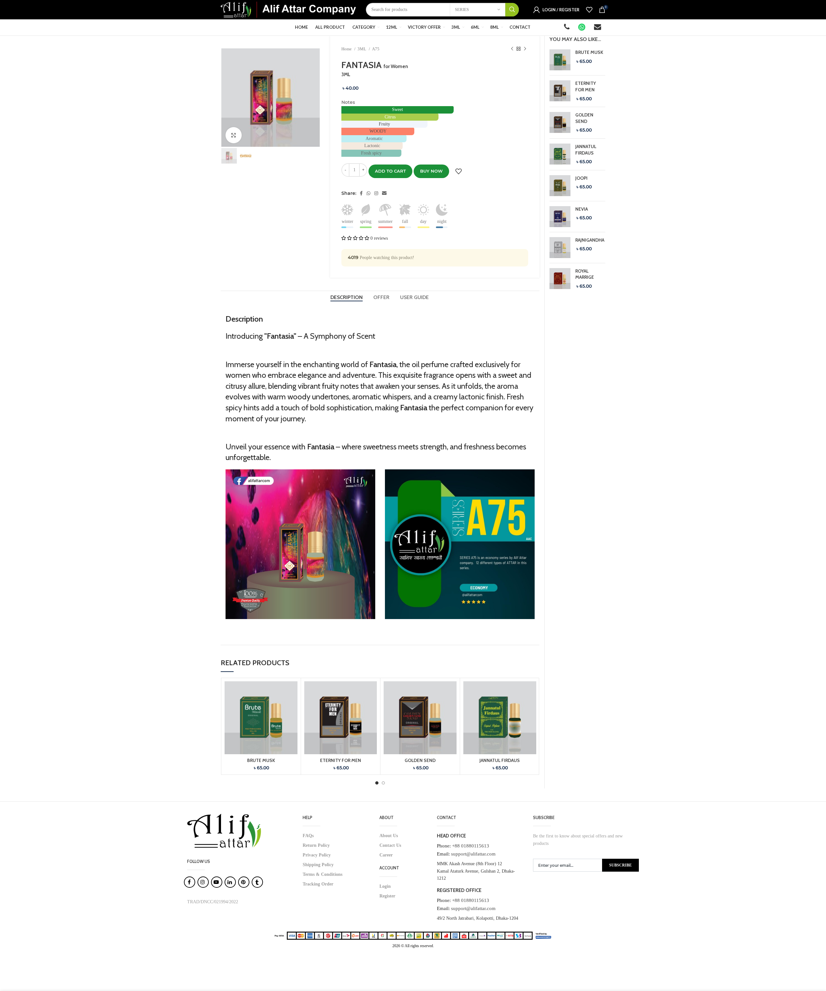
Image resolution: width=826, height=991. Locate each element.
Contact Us (390, 845)
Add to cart (390, 171)
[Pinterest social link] (376, 193)
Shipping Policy (318, 864)
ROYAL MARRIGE (584, 274)
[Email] (598, 27)
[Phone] (567, 27)
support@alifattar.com (473, 853)
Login (385, 886)
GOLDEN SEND (420, 760)
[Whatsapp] (582, 27)
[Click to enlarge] (234, 135)
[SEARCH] (512, 9)
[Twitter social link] (368, 193)
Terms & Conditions (322, 874)
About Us (388, 835)
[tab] (347, 297)
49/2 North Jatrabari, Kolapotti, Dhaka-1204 (477, 918)
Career (386, 855)
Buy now (431, 171)
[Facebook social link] (361, 193)
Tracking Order (318, 884)
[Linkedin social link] (384, 193)
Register (387, 896)
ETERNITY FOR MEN (340, 760)
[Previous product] (512, 49)
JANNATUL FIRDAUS (499, 760)
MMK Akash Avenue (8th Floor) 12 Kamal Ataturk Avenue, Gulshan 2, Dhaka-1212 (476, 871)
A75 (375, 48)
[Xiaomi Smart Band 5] (559, 59)
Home (347, 48)
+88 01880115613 (470, 845)
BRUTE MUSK (261, 760)
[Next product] (525, 49)
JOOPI (581, 178)
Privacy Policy (317, 855)
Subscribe (620, 865)
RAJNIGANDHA (589, 240)
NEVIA (581, 209)
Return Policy (316, 845)
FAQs (308, 835)
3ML (362, 48)
